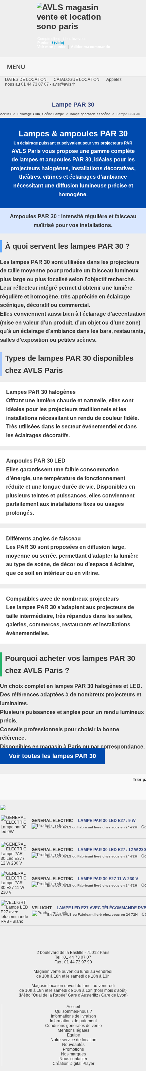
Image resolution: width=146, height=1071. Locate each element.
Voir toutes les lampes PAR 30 (52, 756)
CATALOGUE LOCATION (76, 79)
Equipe (73, 1035)
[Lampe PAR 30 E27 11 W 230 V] (15, 883)
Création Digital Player (73, 1063)
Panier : (44, 43)
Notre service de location (73, 1039)
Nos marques (73, 1054)
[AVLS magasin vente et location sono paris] (73, 15)
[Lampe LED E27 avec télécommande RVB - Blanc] (15, 912)
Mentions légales (73, 1030)
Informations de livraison (73, 1016)
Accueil (5, 114)
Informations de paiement (73, 1021)
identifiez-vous (75, 39)
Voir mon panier (51, 47)
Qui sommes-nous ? (73, 1011)
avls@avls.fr (63, 84)
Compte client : (50, 39)
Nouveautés (73, 1044)
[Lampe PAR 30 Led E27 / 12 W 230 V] (15, 854)
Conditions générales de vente (73, 1025)
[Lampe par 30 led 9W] (15, 824)
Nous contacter (73, 1058)
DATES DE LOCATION (26, 79)
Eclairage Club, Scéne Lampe (40, 114)
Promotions (73, 1049)
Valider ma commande (90, 47)
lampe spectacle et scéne (90, 114)
